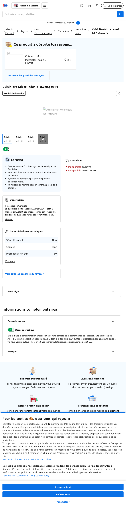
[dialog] (63, 459)
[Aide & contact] (81, 5)
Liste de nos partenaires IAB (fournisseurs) (25, 475)
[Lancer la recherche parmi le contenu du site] (120, 14)
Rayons (24, 31)
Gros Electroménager (43, 31)
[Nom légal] (113, 291)
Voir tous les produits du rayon (26, 75)
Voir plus (9, 219)
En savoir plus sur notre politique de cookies (27, 459)
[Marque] (113, 351)
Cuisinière (63, 31)
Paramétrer (63, 501)
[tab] (7, 139)
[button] (44, 5)
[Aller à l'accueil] (5, 5)
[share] (118, 93)
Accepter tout (63, 487)
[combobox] (63, 14)
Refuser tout (63, 494)
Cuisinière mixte (80, 31)
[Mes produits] (89, 5)
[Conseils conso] (113, 321)
